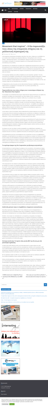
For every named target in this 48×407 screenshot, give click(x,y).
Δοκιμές (22, 8)
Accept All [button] (12, 404)
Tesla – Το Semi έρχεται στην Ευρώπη (9, 300)
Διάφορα (10, 11)
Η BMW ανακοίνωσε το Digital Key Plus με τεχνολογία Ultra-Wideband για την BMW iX (12, 276)
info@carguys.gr (7, 386)
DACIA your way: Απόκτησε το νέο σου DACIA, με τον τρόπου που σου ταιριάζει (17, 302)
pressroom (14, 54)
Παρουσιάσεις (15, 8)
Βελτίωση (35, 8)
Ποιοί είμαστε (4, 394)
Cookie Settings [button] (5, 404)
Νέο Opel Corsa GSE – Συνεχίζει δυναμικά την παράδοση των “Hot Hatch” (16, 298)
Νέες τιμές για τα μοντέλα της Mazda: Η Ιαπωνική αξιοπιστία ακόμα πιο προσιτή (36, 275)
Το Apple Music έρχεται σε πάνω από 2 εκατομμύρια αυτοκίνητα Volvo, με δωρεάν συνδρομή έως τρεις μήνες (24, 295)
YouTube (16, 11)
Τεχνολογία (28, 8)
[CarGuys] (2, 10)
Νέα (9, 8)
